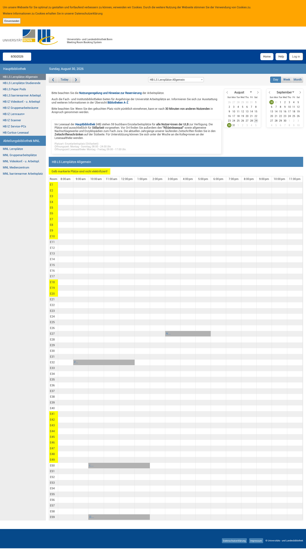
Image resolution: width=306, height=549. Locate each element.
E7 (51, 219)
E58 (52, 511)
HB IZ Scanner (12, 120)
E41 (52, 414)
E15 (52, 265)
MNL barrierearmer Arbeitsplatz (23, 173)
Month (298, 79)
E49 (52, 459)
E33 (52, 368)
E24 (52, 316)
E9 (51, 230)
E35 (52, 379)
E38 (52, 396)
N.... (168, 333)
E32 (52, 362)
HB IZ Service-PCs (14, 126)
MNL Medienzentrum (16, 167)
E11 (52, 242)
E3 (51, 196)
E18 (52, 282)
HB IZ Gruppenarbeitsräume (20, 108)
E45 (52, 437)
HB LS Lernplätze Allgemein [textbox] (167, 79)
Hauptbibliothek (85, 124)
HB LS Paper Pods (14, 89)
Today (64, 79)
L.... (91, 465)
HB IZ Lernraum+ (14, 114)
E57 (52, 505)
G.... (91, 517)
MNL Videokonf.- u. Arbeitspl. (21, 161)
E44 (52, 431)
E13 (52, 253)
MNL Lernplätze (13, 149)
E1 (51, 184)
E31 (52, 356)
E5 (51, 207)
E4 (51, 202)
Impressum (256, 540)
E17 (52, 276)
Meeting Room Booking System (84, 42)
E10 (52, 236)
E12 (52, 248)
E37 (52, 391)
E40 (52, 408)
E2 (51, 190)
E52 (52, 477)
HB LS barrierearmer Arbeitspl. (22, 95)
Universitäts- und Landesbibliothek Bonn (89, 39)
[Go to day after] (76, 80)
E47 (52, 448)
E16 (52, 270)
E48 (52, 454)
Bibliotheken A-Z (117, 102)
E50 (52, 465)
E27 (52, 333)
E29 (52, 345)
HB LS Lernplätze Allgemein (20, 77)
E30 (52, 351)
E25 (52, 322)
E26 (52, 328)
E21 (52, 299)
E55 (52, 494)
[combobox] (176, 79)
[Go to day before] (53, 80)
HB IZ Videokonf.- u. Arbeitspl (21, 101)
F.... (76, 362)
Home (267, 56)
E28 (52, 339)
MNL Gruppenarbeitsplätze (20, 155)
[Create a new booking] (65, 185)
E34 (52, 374)
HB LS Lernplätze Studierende (21, 83)
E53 (52, 482)
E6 (51, 213)
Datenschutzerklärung (89, 13)
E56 (52, 500)
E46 (52, 442)
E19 (52, 288)
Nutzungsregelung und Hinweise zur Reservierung (110, 93)
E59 (52, 517)
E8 (51, 225)
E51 (52, 471)
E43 (52, 425)
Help (281, 56)
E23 (52, 311)
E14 (52, 259)
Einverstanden (11, 21)
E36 (52, 385)
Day (275, 79)
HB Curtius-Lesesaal (16, 132)
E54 (52, 488)
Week (286, 79)
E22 (52, 305)
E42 (52, 419)
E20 (52, 293)
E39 (52, 402)
